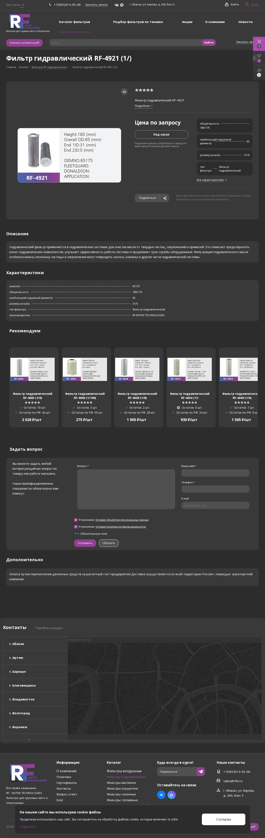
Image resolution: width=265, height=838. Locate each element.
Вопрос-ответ (67, 794)
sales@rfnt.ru (232, 781)
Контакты (64, 788)
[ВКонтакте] (116, 5)
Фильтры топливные (122, 800)
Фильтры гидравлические (126, 777)
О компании (66, 771)
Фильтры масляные (121, 782)
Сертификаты (67, 782)
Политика (64, 777)
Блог (60, 800)
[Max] (121, 5)
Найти (208, 42)
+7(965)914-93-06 (67, 4)
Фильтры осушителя (122, 788)
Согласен (223, 819)
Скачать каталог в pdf (24, 42)
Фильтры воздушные (124, 771)
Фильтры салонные (121, 794)
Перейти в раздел (49, 628)
